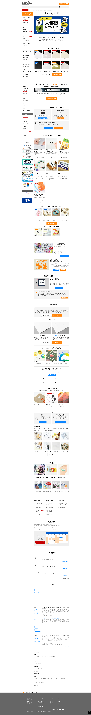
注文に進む (62, 269)
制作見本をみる (51, 454)
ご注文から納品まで (29, 703)
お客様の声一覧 (66, 578)
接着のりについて (52, 374)
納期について (57, 269)
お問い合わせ (51, 702)
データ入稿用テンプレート (41, 702)
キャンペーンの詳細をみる (51, 98)
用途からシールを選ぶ (45, 74)
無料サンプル (51, 703)
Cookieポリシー (44, 711)
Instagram (59, 703)
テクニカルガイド (40, 703)
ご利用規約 (28, 711)
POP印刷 (59, 698)
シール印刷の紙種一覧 (56, 74)
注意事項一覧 (65, 297)
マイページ (51, 701)
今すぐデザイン (59, 118)
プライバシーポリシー (38, 711)
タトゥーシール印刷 (40, 698)
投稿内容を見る (65, 561)
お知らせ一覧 (67, 646)
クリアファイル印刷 (29, 699)
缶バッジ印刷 (51, 698)
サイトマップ (50, 711)
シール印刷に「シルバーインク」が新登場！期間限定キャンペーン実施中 (53, 618)
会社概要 (32, 711)
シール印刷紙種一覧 (56, 315)
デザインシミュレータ (41, 707)
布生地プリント (29, 698)
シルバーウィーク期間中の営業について (41, 542)
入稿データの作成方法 (43, 118)
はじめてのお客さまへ (29, 702)
